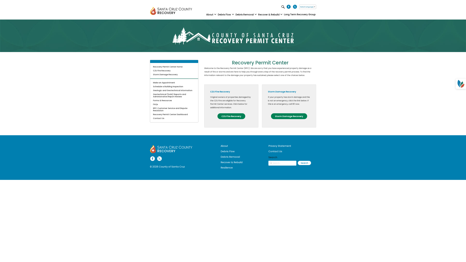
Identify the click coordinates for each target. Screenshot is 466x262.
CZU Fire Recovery (162, 70)
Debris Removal (230, 157)
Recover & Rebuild (232, 162)
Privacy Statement (279, 146)
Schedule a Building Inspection (168, 86)
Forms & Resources (162, 100)
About (224, 146)
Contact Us (275, 151)
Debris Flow (228, 151)
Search (304, 163)
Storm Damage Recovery (165, 74)
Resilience (227, 167)
